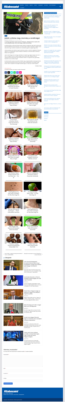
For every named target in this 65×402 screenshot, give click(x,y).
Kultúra (46, 5)
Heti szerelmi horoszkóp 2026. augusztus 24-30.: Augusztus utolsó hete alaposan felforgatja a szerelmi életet (52, 16)
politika (17, 40)
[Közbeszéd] (11, 6)
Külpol (26, 5)
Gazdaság (40, 5)
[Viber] (17, 72)
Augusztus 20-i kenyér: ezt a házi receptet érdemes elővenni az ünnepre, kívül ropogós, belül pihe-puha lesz (52, 56)
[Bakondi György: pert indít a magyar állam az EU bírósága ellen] (13, 303)
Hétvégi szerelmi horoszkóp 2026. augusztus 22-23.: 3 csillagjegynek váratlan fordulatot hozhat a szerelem (52, 67)
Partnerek (45, 118)
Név (5, 368)
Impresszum (46, 116)
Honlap (5, 378)
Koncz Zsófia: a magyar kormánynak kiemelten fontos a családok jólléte (13, 254)
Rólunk (45, 120)
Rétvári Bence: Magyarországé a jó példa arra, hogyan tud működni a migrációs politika (32, 292)
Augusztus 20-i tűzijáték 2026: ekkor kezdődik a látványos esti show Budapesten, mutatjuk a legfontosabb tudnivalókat (52, 51)
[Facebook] (6, 72)
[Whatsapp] (14, 72)
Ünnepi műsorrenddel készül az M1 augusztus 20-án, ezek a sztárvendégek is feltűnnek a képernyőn (52, 99)
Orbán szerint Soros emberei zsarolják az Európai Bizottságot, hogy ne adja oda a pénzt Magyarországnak (31, 334)
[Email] (20, 72)
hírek (15, 40)
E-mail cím (6, 373)
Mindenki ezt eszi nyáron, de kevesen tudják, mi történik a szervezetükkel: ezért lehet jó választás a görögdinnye (52, 46)
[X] (9, 72)
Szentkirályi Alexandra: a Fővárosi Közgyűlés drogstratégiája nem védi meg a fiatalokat (32, 278)
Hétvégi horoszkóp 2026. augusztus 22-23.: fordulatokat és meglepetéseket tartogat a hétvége (51, 80)
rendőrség (20, 40)
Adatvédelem (46, 115)
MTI (10, 40)
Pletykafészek (52, 5)
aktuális (13, 40)
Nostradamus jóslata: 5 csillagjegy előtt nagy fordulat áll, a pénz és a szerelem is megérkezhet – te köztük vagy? (52, 32)
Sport (35, 5)
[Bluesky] (11, 72)
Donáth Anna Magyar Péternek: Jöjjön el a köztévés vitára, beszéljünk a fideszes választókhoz (32, 319)
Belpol (31, 5)
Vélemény (22, 7)
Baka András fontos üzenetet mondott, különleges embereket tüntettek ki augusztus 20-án (52, 86)
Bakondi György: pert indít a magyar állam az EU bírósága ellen (32, 305)
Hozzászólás (6, 354)
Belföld (22, 5)
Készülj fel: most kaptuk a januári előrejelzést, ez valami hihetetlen (32, 254)
